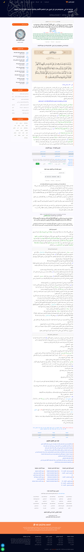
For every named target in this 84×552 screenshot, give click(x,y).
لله (43, 427)
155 (44, 32)
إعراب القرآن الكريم (38, 544)
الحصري (69, 508)
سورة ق (15, 132)
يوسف (23, 125)
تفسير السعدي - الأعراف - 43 (67, 485)
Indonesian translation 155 (52, 477)
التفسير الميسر (57, 151)
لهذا (39, 427)
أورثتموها (45, 429)
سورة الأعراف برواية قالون (38, 475)
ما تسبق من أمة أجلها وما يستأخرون (65, 456)
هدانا (41, 427)
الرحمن (23, 135)
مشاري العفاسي (61, 508)
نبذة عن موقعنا (71, 542)
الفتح (23, 132)
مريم (21, 128)
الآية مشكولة (70, 159)
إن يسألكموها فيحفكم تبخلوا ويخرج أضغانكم (64, 462)
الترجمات (16, 2)
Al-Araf (55, 32)
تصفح (38, 164)
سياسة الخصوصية (71, 539)
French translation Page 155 (52, 473)
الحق (55, 429)
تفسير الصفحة (70, 165)
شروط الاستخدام (71, 541)
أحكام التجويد (39, 542)
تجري (53, 427)
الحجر (15, 125)
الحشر (15, 135)
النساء (17, 123)
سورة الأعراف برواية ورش (39, 473)
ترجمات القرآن (60, 542)
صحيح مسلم (68, 399)
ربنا (57, 429)
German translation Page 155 (52, 475)
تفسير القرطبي (57, 156)
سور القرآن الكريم (58, 159)
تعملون (41, 429)
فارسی (39, 435)
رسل (59, 429)
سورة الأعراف (64, 15)
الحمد (45, 427)
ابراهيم (19, 125)
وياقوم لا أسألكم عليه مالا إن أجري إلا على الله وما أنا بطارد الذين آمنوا (59, 448)
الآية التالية (47, 42)
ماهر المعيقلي (69, 501)
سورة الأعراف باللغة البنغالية (38, 481)
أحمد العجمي (45, 501)
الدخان (27, 132)
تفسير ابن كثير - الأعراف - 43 (67, 471)
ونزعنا (61, 427)
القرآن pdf (32, 2)
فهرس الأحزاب (49, 542)
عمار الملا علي (53, 508)
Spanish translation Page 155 (52, 481)
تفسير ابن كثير (43, 154)
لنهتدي (36, 427)
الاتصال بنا (11, 2)
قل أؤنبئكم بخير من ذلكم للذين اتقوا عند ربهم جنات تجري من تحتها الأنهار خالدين (57, 444)
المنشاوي (36, 501)
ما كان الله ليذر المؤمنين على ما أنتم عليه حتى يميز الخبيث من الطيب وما (58, 446)
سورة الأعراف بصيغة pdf (39, 477)
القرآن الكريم (70, 15)
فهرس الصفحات (49, 544)
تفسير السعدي (42, 151)
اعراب (39, 437)
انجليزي (53, 437)
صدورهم (57, 427)
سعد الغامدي (61, 501)
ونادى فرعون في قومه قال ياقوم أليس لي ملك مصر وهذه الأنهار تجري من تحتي (57, 460)
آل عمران (21, 123)
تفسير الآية (71, 161)
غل (55, 427)
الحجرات (19, 132)
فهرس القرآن (63, 159)
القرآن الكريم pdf (38, 539)
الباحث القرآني (28, 2)
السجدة (22, 130)
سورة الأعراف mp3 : (61, 493)
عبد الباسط (52, 501)
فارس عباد (44, 508)
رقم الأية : (50, 163)
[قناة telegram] (2, 545)
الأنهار (48, 427)
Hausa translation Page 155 (52, 479)
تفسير (67, 437)
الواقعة (19, 135)
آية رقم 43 (52, 42)
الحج (18, 128)
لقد (63, 429)
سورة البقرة (26, 123)
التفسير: (71, 88)
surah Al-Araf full (40, 479)
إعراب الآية (43, 156)
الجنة (48, 429)
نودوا (53, 429)
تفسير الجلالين (70, 151)
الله (65, 429)
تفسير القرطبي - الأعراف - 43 (67, 483)
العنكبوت (26, 130)
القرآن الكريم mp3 (60, 544)
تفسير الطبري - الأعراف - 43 (67, 481)
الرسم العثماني (70, 163)
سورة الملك (26, 137)
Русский (66, 435)
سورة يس (17, 130)
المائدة (27, 125)
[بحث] (13, 24)
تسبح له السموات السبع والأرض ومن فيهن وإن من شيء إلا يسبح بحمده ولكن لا (57, 454)
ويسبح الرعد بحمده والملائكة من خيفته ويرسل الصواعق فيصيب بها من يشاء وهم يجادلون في (54, 452)
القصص (14, 128)
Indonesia (39, 432)
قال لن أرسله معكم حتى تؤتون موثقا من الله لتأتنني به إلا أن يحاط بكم (59, 450)
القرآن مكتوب (47, 2)
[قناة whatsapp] (2, 549)
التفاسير (22, 2)
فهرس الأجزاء (49, 541)
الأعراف (53, 31)
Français (53, 435)
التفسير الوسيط (57, 154)
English (67, 432)
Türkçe (54, 432)
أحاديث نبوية (61, 541)
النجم (27, 135)
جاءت (61, 429)
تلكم (50, 429)
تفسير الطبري (71, 156)
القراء (41, 2)
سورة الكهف (26, 128)
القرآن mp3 (37, 2)
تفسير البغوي (71, 154)
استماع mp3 (70, 162)
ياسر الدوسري (36, 508)
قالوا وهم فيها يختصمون (67, 458)
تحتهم (51, 427)
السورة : (64, 163)
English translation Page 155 (52, 471)
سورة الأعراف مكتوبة (52, 21)
